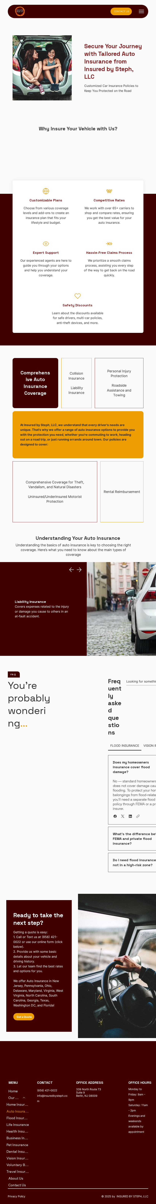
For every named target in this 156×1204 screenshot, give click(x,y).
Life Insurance (17, 1124)
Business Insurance (17, 1138)
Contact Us (17, 1185)
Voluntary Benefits (17, 1165)
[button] (115, 816)
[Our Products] (24, 1097)
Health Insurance (17, 1131)
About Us (15, 1178)
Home (13, 1091)
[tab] (124, 746)
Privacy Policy (16, 1196)
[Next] (79, 570)
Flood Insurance (17, 1118)
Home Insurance (17, 1104)
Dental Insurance (17, 1151)
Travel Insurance (17, 1171)
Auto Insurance (17, 1111)
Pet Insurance (17, 1145)
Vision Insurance (17, 1158)
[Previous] (71, 570)
